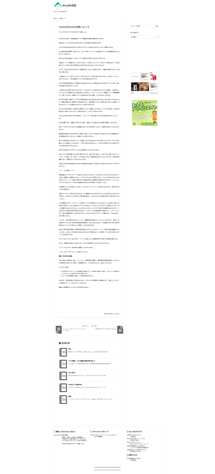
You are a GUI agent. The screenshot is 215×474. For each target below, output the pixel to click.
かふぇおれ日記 (141, 438)
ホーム (57, 18)
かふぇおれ (116, 314)
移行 (69, 349)
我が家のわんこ (143, 449)
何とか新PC (72, 373)
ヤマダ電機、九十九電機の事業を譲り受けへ (81, 361)
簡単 (69, 396)
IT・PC (63, 18)
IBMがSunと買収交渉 (75, 384)
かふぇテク (137, 442)
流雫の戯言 (137, 458)
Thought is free (117, 470)
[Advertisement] (89, 299)
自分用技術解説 (141, 446)
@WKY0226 (72, 444)
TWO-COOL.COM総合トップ (110, 435)
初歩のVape (138, 435)
